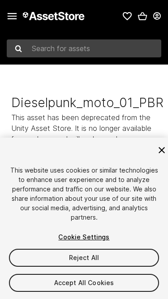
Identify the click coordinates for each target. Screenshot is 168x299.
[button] (142, 16)
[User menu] (156, 16)
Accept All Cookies (84, 282)
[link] (127, 16)
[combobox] (84, 48)
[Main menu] (12, 16)
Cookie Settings (83, 237)
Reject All (84, 257)
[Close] (161, 150)
